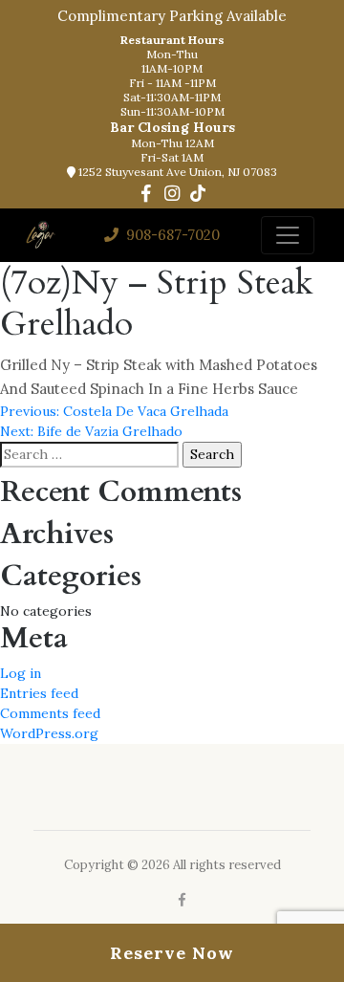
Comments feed (50, 713)
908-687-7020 (171, 235)
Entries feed (39, 693)
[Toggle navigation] (287, 235)
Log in (20, 673)
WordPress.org (49, 733)
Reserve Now (172, 953)
